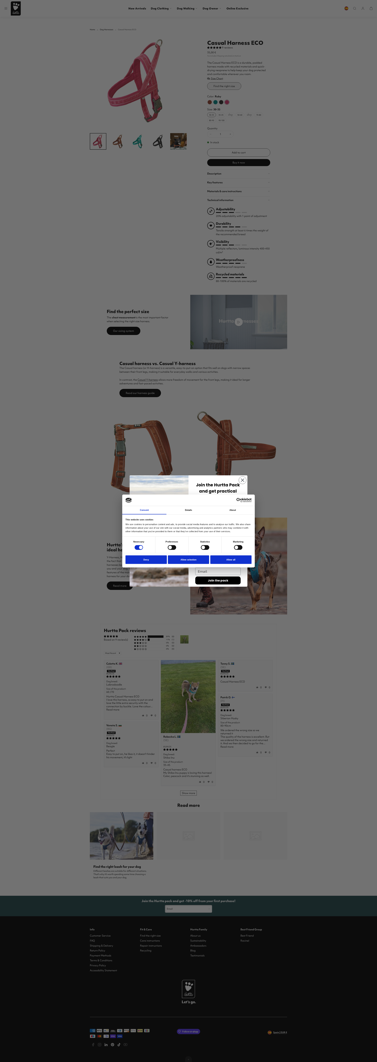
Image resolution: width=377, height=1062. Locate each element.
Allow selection (189, 559)
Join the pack (218, 580)
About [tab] (232, 510)
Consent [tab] (144, 510)
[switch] (172, 547)
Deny (146, 559)
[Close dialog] (242, 480)
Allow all (230, 559)
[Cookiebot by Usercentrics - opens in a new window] (239, 500)
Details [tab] (188, 510)
